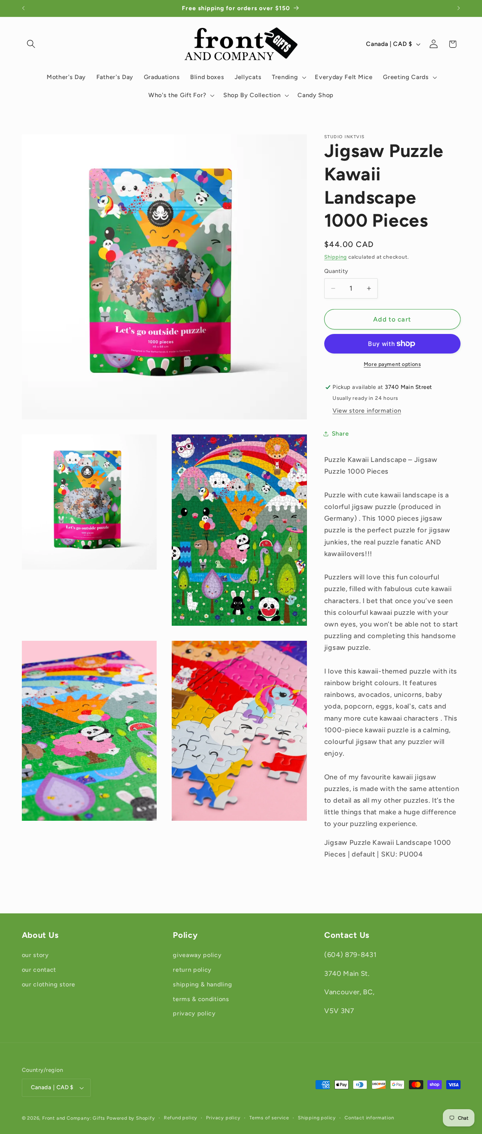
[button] (31, 44)
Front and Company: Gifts (73, 1118)
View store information (367, 411)
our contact (39, 969)
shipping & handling (202, 984)
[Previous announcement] (23, 8)
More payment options (392, 364)
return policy (192, 969)
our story (35, 955)
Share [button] (340, 433)
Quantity (336, 271)
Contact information (369, 1117)
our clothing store (48, 984)
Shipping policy (317, 1117)
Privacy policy (223, 1117)
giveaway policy (197, 955)
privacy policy (194, 1013)
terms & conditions (201, 999)
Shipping (335, 257)
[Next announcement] (458, 8)
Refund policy (180, 1117)
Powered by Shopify (131, 1118)
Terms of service (269, 1117)
